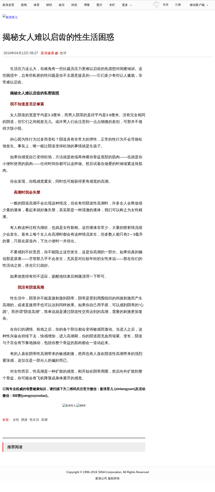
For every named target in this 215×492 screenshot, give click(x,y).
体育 (36, 5)
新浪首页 (8, 5)
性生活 (34, 419)
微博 (63, 53)
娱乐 (62, 5)
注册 (178, 4)
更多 (125, 5)
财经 (49, 5)
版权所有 (114, 478)
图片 (99, 5)
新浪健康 (47, 53)
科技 (74, 5)
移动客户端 (197, 5)
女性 (16, 419)
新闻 (24, 5)
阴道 (24, 419)
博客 (87, 5)
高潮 (44, 419)
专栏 (112, 5)
